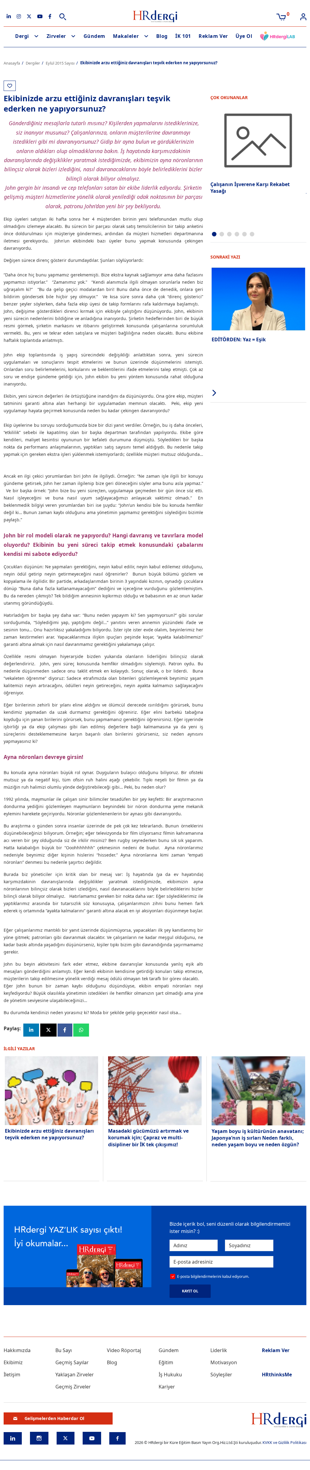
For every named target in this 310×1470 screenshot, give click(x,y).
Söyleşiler (221, 1374)
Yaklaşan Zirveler (74, 1374)
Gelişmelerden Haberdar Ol (54, 1418)
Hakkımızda (17, 1350)
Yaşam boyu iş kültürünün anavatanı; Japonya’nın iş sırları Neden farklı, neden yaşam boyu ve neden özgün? (258, 1138)
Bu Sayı (63, 1350)
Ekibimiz (13, 1362)
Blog (162, 36)
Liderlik (218, 1350)
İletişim (12, 1374)
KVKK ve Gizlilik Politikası (284, 1442)
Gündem (94, 36)
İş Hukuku (170, 1374)
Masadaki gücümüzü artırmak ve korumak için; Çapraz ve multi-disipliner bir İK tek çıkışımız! (148, 1138)
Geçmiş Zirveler (73, 1386)
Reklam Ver (213, 36)
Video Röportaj (124, 1350)
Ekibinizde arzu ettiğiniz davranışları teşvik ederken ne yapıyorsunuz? (49, 1134)
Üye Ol (244, 36)
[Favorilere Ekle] (10, 86)
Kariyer (167, 1386)
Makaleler (126, 36)
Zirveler (56, 36)
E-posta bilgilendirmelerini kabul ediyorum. (213, 1276)
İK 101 (183, 36)
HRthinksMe (277, 1374)
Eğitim (166, 1362)
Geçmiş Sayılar (72, 1362)
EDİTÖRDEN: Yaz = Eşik (239, 339)
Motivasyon (223, 1362)
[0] (281, 16)
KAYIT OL (190, 1291)
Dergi (22, 36)
